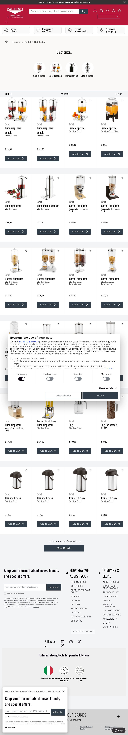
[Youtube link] (71, 642)
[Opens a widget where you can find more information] (119, 731)
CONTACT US (77, 586)
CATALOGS (76, 613)
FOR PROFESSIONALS (81, 617)
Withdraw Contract (83, 632)
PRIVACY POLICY (110, 592)
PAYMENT (75, 600)
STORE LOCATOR (79, 608)
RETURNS (75, 604)
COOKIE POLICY (110, 596)
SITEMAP (107, 623)
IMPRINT (107, 600)
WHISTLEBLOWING (112, 615)
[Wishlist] (26, 101)
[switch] (50, 379)
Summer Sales (52, 2)
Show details (106, 388)
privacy (36, 607)
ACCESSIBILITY (110, 619)
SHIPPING (75, 596)
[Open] (83, 11)
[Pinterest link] (63, 646)
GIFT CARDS (76, 621)
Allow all (100, 395)
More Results (64, 548)
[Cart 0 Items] (119, 11)
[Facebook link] (80, 642)
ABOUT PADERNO (111, 582)
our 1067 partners (29, 341)
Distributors (40, 42)
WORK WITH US (110, 627)
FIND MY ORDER (78, 582)
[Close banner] (124, 2)
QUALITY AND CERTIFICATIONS (110, 587)
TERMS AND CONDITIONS (109, 605)
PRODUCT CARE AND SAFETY (81, 591)
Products (16, 42)
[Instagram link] (63, 642)
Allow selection (63, 395)
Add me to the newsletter (15, 593)
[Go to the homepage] (15, 13)
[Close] (63, 691)
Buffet (27, 42)
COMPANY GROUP (111, 611)
